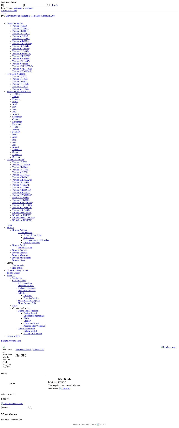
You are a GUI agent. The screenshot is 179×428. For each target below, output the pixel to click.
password (18, 8)
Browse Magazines (21, 16)
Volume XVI (38, 349)
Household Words (23, 349)
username (29, 8)
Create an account (9, 10)
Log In (55, 5)
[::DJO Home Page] (10, 5)
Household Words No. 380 (43, 16)
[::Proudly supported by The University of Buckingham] (163, 3)
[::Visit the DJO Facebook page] (87, 3)
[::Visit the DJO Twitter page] (91, 3)
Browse (9, 16)
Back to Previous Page (11, 341)
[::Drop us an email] (97, 3)
